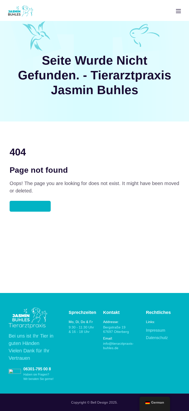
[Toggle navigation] (178, 10)
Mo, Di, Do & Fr (81, 322)
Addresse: (111, 322)
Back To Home (30, 206)
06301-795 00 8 (37, 369)
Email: (108, 338)
